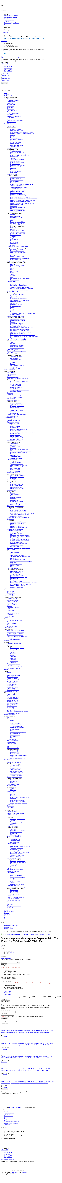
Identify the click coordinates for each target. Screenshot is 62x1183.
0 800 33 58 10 (8, 66)
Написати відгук (5, 1001)
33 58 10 (4, 73)
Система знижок (8, 916)
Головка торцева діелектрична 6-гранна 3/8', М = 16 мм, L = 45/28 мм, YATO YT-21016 (24, 1083)
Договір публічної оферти (11, 15)
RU (11, 53)
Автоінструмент (8, 928)
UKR (7, 53)
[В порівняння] (3, 948)
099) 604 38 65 (8, 69)
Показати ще (4, 1089)
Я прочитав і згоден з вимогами (19, 1107)
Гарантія (6, 21)
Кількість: (3, 961)
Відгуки (6, 1118)
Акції (5, 1117)
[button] (4, 32)
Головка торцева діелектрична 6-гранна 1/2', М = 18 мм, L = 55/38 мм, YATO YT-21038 (24, 1070)
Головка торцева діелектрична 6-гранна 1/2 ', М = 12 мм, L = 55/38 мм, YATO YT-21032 (25, 1032)
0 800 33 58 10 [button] (4, 1150)
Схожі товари (7, 994)
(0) (1, 946)
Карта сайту (7, 1124)
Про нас (6, 18)
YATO (12, 952)
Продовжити (4, 1018)
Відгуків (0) (7, 992)
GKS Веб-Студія (15, 1172)
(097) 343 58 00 (8, 68)
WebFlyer (24, 1172)
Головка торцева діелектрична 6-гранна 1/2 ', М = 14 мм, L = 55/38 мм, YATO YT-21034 (25, 1057)
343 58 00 (6, 75)
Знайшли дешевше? (6, 958)
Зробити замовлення (6, 88)
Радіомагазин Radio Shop (11, 925)
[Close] (1, 1004)
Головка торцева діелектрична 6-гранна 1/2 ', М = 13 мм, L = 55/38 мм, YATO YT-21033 (25, 1044)
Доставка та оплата (9, 20)
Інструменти (7, 927)
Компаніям (7, 914)
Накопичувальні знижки (10, 17)
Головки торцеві (8, 930)
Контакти (6, 918)
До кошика (3, 964)
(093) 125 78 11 (8, 71)
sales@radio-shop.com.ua (7, 1159)
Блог (5, 24)
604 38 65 (6, 78)
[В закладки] (1, 948)
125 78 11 (6, 80)
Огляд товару (7, 991)
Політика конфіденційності (11, 23)
